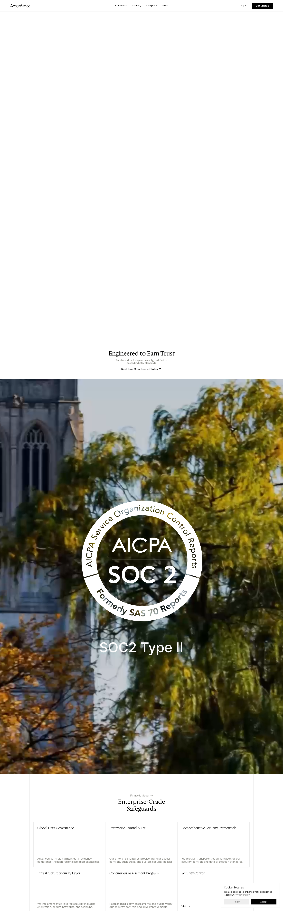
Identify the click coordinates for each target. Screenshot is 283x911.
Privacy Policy (242, 894)
